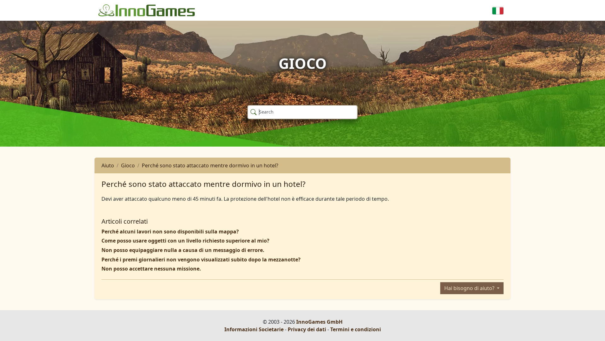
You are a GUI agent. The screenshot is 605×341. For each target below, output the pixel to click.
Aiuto (107, 165)
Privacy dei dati (307, 329)
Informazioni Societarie (254, 329)
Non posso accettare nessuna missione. (151, 268)
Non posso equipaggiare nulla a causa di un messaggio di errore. (182, 250)
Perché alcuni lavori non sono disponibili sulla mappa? (170, 231)
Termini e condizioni (355, 329)
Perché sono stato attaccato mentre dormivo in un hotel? (210, 165)
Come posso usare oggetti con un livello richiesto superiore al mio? (185, 240)
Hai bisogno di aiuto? (470, 288)
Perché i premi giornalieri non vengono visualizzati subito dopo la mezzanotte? (201, 259)
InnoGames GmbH (319, 321)
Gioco (128, 165)
